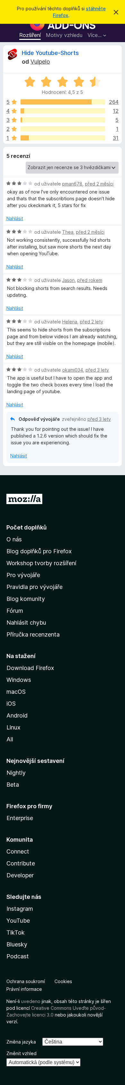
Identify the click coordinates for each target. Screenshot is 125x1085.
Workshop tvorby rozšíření (41, 563)
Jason (68, 280)
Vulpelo (40, 61)
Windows (18, 679)
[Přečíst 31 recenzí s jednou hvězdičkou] (63, 137)
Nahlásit (14, 218)
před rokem (89, 280)
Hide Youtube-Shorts (50, 53)
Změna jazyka (21, 1041)
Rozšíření (30, 35)
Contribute (20, 863)
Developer (20, 875)
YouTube (18, 920)
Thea (67, 232)
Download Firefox (30, 668)
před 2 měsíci (99, 183)
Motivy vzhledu (64, 35)
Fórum (14, 610)
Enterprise (19, 818)
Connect (17, 851)
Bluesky (16, 944)
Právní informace (24, 989)
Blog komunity (25, 598)
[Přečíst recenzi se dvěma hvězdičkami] (63, 128)
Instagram (19, 908)
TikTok (15, 932)
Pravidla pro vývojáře (34, 586)
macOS (16, 691)
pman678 (72, 183)
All (9, 739)
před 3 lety (97, 370)
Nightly (16, 772)
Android (17, 715)
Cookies (63, 981)
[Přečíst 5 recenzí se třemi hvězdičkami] (63, 119)
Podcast (17, 956)
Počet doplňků (26, 527)
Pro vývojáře (23, 575)
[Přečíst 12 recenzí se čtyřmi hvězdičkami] (63, 110)
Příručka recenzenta (33, 634)
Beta (12, 784)
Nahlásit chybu (26, 622)
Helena (69, 321)
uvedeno (31, 1001)
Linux (13, 727)
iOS (11, 703)
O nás (14, 539)
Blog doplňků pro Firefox (39, 551)
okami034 (72, 370)
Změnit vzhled (21, 1053)
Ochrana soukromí (25, 981)
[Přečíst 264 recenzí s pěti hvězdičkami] (63, 101)
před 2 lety (91, 321)
